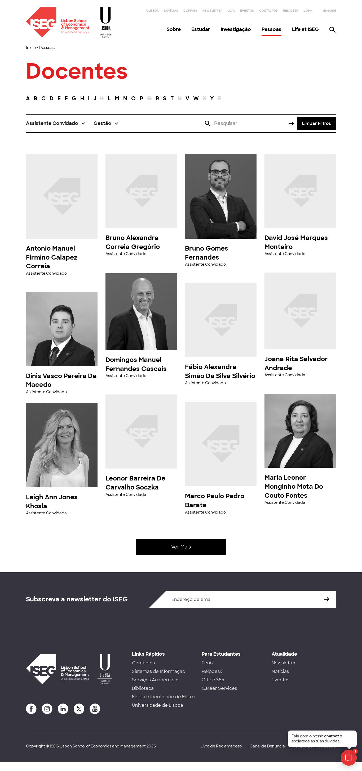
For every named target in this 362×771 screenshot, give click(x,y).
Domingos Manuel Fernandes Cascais (136, 364)
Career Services (219, 688)
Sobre (174, 29)
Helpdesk (290, 10)
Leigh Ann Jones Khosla (52, 501)
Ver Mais (181, 547)
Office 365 (213, 680)
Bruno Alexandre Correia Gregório (132, 242)
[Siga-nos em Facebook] (31, 709)
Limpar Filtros (316, 123)
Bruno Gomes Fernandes (206, 252)
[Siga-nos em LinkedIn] (63, 709)
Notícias (171, 10)
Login (307, 10)
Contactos (268, 10)
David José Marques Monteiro (296, 242)
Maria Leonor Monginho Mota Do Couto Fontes (293, 486)
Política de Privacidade (314, 746)
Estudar (200, 29)
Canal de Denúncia (267, 746)
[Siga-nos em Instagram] (47, 709)
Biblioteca (143, 688)
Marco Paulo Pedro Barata (214, 500)
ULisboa (152, 10)
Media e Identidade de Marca (163, 697)
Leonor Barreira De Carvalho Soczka (135, 482)
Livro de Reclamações (221, 746)
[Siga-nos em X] (79, 709)
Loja (231, 10)
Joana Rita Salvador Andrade (296, 363)
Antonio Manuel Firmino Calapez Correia (51, 257)
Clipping (190, 10)
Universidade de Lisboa (157, 705)
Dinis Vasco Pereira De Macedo (61, 380)
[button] (56, 123)
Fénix (208, 663)
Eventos (247, 10)
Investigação (236, 29)
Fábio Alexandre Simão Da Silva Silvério (220, 371)
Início (31, 47)
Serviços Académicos (155, 680)
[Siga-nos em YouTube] (95, 709)
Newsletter (212, 10)
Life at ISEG (305, 29)
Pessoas (271, 29)
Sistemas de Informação (158, 671)
